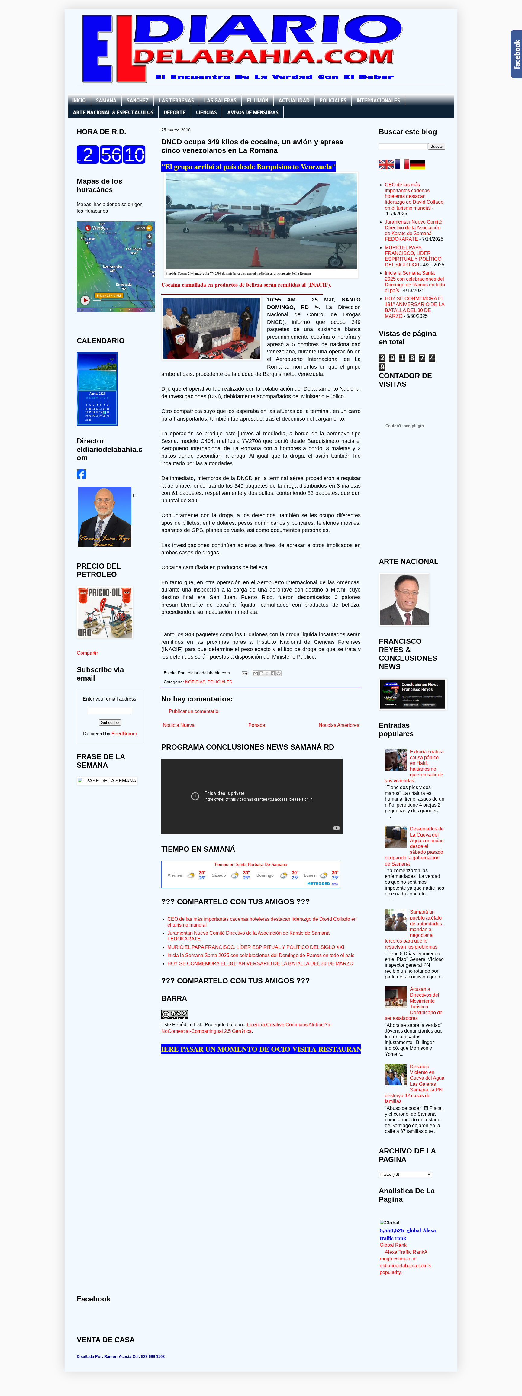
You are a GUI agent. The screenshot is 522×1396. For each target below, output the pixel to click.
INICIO (79, 100)
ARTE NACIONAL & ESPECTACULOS (113, 112)
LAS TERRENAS (176, 100)
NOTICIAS (195, 681)
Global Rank (393, 1245)
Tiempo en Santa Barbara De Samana (250, 864)
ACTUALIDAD (294, 100)
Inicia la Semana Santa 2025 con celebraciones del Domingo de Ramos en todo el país (260, 955)
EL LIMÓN (257, 100)
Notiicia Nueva (179, 725)
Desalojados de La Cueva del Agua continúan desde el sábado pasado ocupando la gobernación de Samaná (414, 846)
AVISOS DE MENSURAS (253, 112)
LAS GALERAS (220, 100)
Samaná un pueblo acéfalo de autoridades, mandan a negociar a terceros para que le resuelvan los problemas (414, 929)
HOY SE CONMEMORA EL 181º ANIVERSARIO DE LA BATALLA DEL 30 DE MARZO (260, 963)
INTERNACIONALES (378, 100)
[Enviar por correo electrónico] (256, 673)
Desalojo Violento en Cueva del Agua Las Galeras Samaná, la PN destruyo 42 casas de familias (414, 1084)
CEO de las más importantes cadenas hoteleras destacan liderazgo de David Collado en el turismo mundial (414, 196)
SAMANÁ (106, 100)
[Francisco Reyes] (81, 477)
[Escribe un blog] (261, 673)
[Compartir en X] (267, 673)
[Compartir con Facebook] (273, 673)
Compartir (87, 653)
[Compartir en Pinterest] (279, 673)
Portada (256, 725)
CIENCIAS (206, 112)
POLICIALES (333, 100)
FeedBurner (124, 733)
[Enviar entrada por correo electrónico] (244, 672)
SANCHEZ (138, 100)
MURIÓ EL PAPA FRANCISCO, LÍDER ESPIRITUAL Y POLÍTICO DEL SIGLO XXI (255, 947)
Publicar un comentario (193, 711)
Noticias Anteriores (339, 725)
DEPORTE (175, 112)
